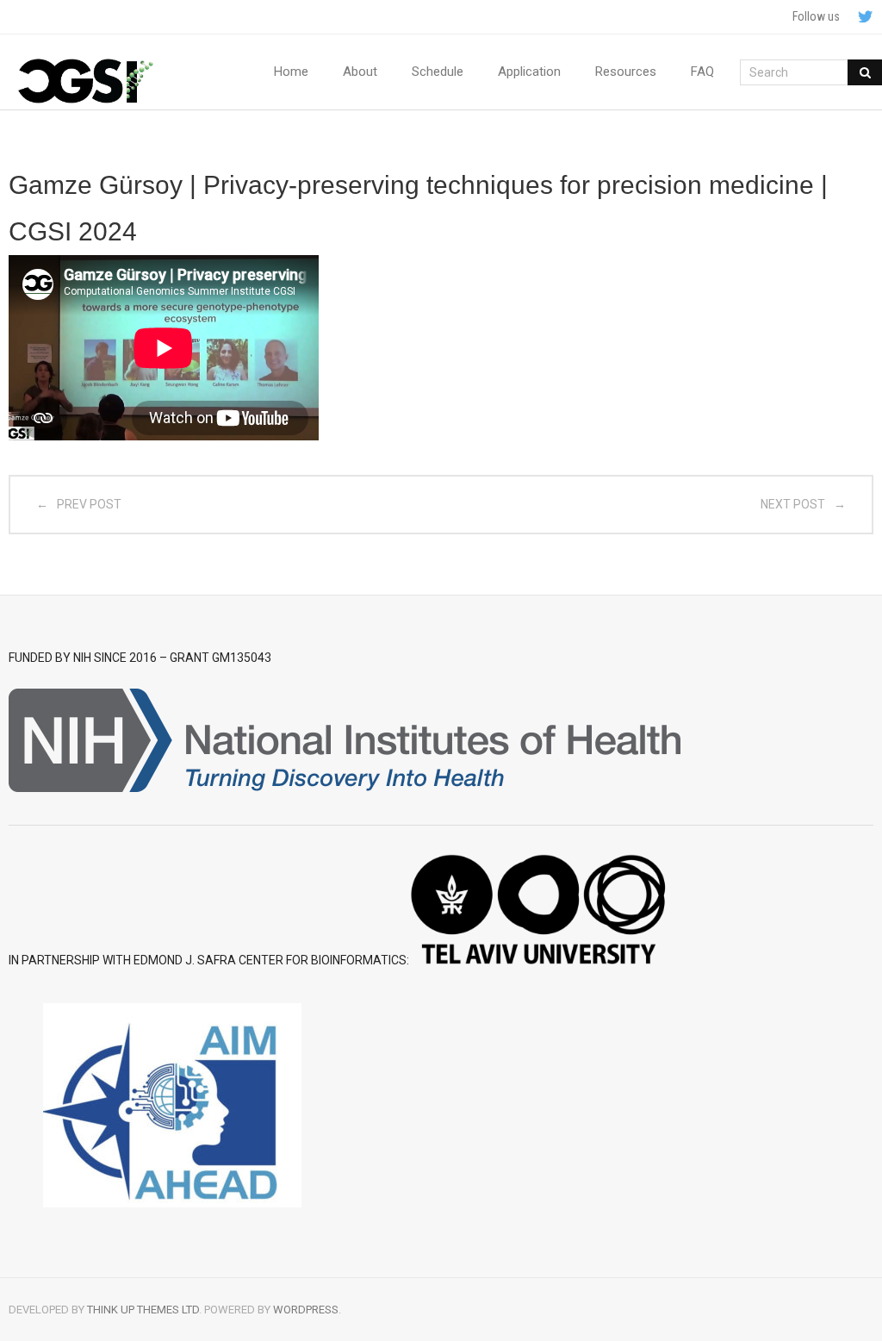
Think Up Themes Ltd (143, 1309)
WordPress (306, 1309)
